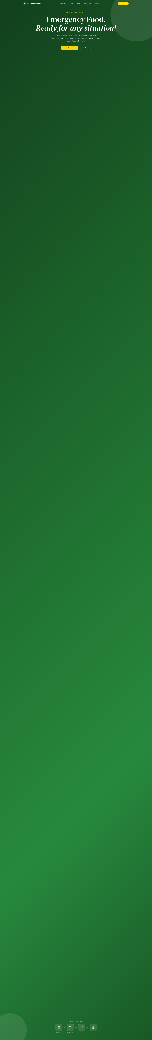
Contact (96, 3)
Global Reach (87, 3)
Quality (79, 3)
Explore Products (68, 48)
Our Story (71, 3)
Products (62, 3)
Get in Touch (123, 3)
